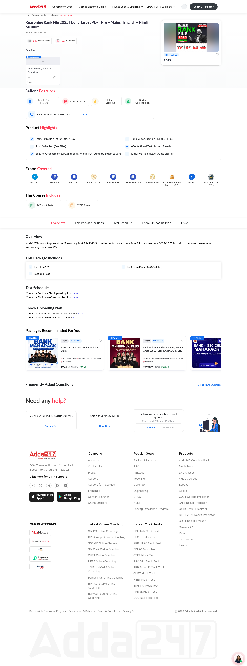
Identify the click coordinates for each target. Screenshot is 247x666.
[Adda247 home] (37, 6)
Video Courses (188, 478)
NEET (137, 503)
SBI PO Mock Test (144, 549)
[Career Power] (40, 541)
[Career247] (40, 567)
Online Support (97, 503)
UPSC (137, 497)
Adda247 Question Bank (194, 460)
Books (183, 491)
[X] (40, 485)
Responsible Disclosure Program (47, 611)
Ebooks (54, 15)
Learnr (183, 545)
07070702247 (80, 114)
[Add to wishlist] (217, 54)
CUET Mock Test (144, 573)
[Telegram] (49, 485)
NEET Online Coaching (102, 561)
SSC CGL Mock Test (146, 561)
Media (92, 472)
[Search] (184, 6)
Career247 (186, 527)
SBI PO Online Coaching (103, 531)
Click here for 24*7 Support (48, 476)
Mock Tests (186, 466)
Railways (138, 472)
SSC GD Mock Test (145, 537)
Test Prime (186, 539)
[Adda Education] (40, 532)
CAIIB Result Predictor (193, 509)
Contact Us (51, 426)
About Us (94, 460)
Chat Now (104, 426)
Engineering (140, 491)
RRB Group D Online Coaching (106, 537)
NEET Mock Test (144, 579)
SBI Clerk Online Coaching (104, 549)
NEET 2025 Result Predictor (197, 515)
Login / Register (204, 6)
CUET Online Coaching (102, 555)
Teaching (139, 478)
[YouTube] (65, 485)
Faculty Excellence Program (151, 509)
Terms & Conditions (109, 611)
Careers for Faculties (101, 485)
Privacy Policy (130, 611)
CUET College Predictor (194, 497)
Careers (93, 478)
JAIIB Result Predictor (193, 503)
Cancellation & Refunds (82, 611)
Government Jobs (62, 6)
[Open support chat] (238, 658)
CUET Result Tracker (192, 521)
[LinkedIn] (32, 485)
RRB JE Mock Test (145, 591)
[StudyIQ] (40, 549)
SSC (136, 466)
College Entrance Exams (92, 6)
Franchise (94, 491)
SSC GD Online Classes (102, 543)
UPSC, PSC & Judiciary (159, 6)
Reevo (183, 533)
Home (28, 15)
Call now (151, 426)
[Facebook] (57, 485)
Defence (139, 485)
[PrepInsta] (40, 558)
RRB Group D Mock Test (148, 567)
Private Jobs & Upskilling (126, 6)
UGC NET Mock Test (146, 598)
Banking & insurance (145, 460)
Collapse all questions (209, 384)
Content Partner (98, 497)
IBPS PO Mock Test (145, 585)
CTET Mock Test (144, 555)
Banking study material (43, 15)
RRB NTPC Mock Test (147, 543)
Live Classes (187, 472)
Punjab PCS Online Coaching (106, 577)
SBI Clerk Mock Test (146, 531)
